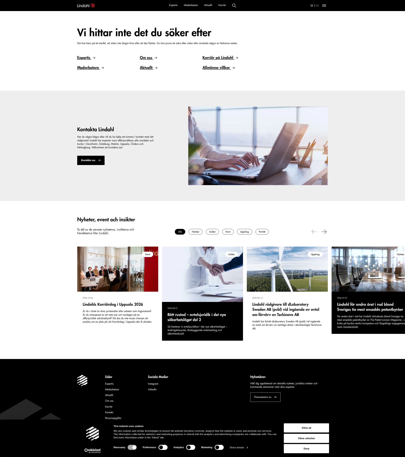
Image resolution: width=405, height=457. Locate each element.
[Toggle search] (234, 5)
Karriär (222, 5)
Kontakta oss (88, 160)
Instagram (153, 384)
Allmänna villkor (216, 68)
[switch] (163, 447)
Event (228, 232)
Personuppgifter (113, 418)
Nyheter (195, 232)
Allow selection (306, 438)
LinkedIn (152, 389)
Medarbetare (191, 5)
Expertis (173, 5)
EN (317, 5)
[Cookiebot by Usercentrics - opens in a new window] (92, 450)
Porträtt (262, 232)
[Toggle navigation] (324, 5)
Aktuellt (208, 5)
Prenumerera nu (262, 397)
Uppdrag (244, 232)
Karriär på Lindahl (218, 58)
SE (311, 5)
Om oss (146, 58)
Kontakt (109, 412)
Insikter (212, 232)
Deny (306, 448)
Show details (237, 447)
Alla (180, 232)
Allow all (306, 427)
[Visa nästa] (324, 231)
